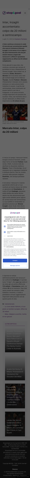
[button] (15, 236)
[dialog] (15, 239)
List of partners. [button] (10, 246)
